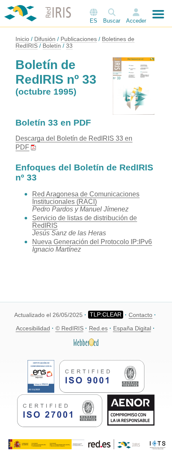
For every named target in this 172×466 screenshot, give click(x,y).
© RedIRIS (69, 328)
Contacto (140, 315)
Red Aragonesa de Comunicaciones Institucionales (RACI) (85, 198)
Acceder (136, 21)
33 (69, 45)
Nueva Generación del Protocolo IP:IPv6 (92, 241)
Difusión (45, 39)
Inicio (22, 39)
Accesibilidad (33, 328)
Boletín (52, 45)
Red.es (98, 328)
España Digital (132, 328)
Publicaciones (79, 39)
